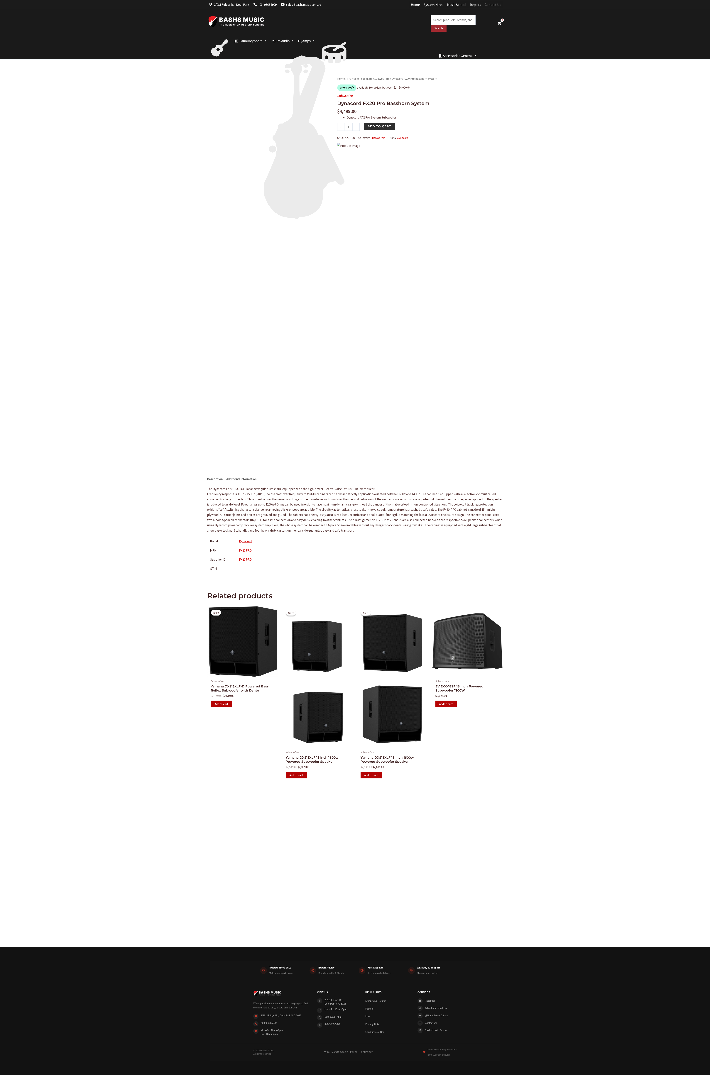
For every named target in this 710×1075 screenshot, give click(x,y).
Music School (456, 4)
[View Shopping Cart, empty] (499, 23)
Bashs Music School (436, 1030)
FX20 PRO (245, 550)
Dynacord (245, 541)
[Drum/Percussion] (334, 41)
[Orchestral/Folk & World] (322, 55)
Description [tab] (215, 479)
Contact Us (493, 4)
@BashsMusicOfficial (436, 1015)
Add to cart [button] (221, 704)
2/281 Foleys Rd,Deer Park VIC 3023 (335, 1002)
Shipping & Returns (375, 1001)
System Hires (433, 4)
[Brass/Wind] (312, 48)
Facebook (430, 1000)
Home (415, 4)
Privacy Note (372, 1024)
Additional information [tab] (241, 479)
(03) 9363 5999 (269, 1023)
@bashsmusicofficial (436, 1008)
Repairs (475, 4)
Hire (367, 1016)
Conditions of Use (374, 1032)
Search (438, 28)
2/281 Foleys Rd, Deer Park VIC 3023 (281, 1015)
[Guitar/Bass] (219, 41)
